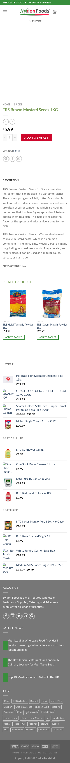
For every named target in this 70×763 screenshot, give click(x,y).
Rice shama (17, 730)
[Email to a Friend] (19, 159)
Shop (24, 753)
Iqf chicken (58, 718)
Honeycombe (10, 718)
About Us (35, 753)
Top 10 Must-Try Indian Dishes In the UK (33, 677)
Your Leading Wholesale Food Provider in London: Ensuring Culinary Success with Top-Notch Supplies (36, 645)
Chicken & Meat (23, 707)
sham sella (58, 730)
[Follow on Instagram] (12, 616)
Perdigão (33, 724)
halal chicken (47, 712)
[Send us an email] (25, 616)
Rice (6, 730)
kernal (7, 724)
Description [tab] (11, 180)
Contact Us (50, 753)
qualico (55, 724)
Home (6, 104)
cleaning (56, 707)
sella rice (30, 730)
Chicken (8, 707)
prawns (44, 724)
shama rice (43, 730)
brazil (44, 701)
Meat (16, 724)
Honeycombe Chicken (32, 718)
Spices (18, 104)
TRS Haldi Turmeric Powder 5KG (18, 326)
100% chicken (20, 701)
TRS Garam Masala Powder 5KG (52, 326)
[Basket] (55, 12)
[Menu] (5, 11)
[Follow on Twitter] (19, 616)
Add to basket (36, 137)
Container (9, 712)
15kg (6, 701)
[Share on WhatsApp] (6, 159)
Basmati (34, 701)
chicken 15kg (42, 707)
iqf (48, 718)
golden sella (32, 712)
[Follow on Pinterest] (32, 616)
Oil (23, 724)
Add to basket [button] (13, 337)
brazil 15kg (56, 701)
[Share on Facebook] (12, 159)
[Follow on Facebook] (6, 616)
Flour (19, 712)
